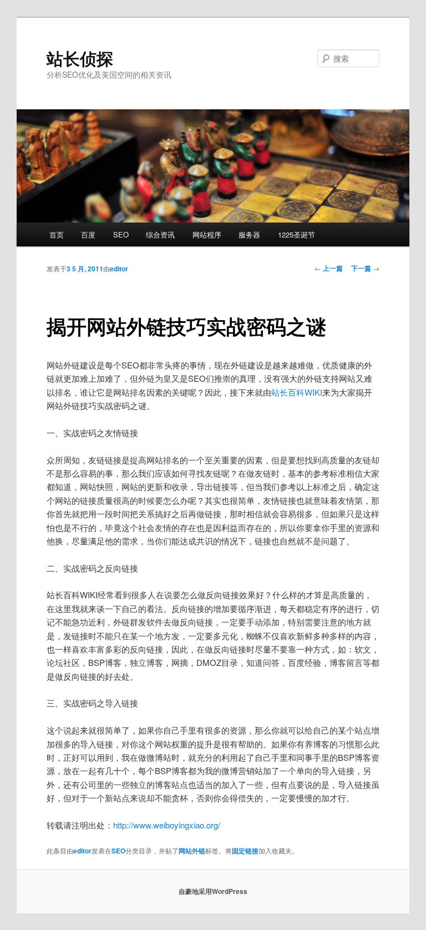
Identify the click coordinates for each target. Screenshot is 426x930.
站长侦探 (80, 58)
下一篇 (365, 268)
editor (119, 269)
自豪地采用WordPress (213, 891)
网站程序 (206, 234)
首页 (56, 234)
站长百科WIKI (296, 392)
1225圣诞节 (296, 234)
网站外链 (192, 851)
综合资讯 (160, 234)
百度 (88, 234)
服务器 (249, 234)
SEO (121, 234)
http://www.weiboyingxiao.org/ (166, 825)
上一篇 (329, 268)
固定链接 (245, 851)
